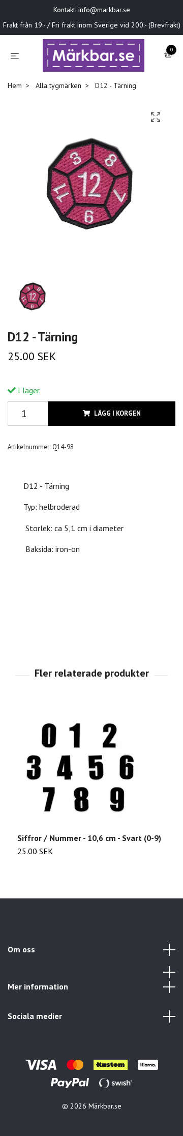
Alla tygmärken (58, 129)
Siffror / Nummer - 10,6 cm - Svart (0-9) (89, 882)
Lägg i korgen (117, 457)
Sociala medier (35, 1060)
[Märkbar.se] (88, 77)
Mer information (38, 1031)
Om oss (21, 993)
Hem (15, 129)
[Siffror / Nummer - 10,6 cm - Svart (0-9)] (91, 813)
